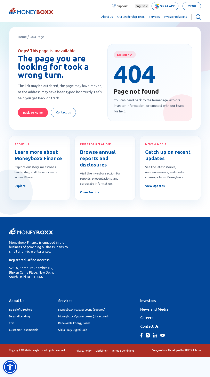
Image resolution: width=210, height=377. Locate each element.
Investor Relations (175, 16)
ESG (11, 323)
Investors (148, 301)
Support (122, 6)
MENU (192, 6)
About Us (107, 16)
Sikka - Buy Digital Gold (72, 330)
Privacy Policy (83, 350)
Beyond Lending (19, 316)
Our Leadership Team (131, 16)
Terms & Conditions (123, 350)
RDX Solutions (193, 350)
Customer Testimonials (23, 330)
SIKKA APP (167, 6)
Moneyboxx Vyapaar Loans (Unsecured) (83, 316)
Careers (146, 318)
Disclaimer (102, 350)
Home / (24, 37)
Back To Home (33, 112)
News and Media (154, 309)
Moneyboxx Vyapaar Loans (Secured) (81, 309)
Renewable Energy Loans (74, 323)
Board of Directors (20, 309)
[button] (10, 367)
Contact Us (63, 112)
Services (154, 16)
